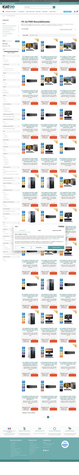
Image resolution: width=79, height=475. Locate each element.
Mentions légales (14, 450)
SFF (5, 99)
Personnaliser (39, 247)
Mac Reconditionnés (6, 31)
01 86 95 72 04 (55, 3)
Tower (5, 101)
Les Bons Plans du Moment (7, 33)
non (5, 260)
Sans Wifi (6, 226)
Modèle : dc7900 (7, 45)
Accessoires (4, 35)
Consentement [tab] (22, 230)
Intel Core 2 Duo (7, 108)
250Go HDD (6, 159)
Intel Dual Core (7, 109)
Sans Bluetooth (7, 233)
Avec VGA (6, 247)
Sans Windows (7, 199)
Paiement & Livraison (33, 444)
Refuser (22, 247)
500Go (5, 157)
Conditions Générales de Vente (16, 451)
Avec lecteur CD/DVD (8, 240)
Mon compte (32, 453)
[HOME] (3, 11)
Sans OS (6, 197)
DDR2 (5, 150)
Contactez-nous (32, 451)
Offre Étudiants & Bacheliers (34, 447)
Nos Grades (13, 447)
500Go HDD (6, 161)
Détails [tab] (39, 230)
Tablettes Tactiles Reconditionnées (8, 29)
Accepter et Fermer (56, 247)
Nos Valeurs (13, 444)
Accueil (4, 23)
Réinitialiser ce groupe (6, 92)
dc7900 (6, 90)
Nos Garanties (13, 445)
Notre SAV (31, 442)
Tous (4, 58)
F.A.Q (31, 454)
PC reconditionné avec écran (9, 68)
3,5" (5, 187)
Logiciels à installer (33, 445)
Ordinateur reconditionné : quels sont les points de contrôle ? (19, 456)
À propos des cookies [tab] (56, 230)
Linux (5, 195)
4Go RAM (6, 135)
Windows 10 (6, 194)
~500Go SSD (6, 164)
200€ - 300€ (6, 61)
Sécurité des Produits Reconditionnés (33, 449)
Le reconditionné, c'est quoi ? (15, 448)
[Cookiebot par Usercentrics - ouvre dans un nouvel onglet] (59, 227)
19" (5, 219)
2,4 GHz (6, 123)
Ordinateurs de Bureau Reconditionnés (9, 25)
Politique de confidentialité (15, 453)
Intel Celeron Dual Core (8, 111)
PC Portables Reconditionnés (7, 27)
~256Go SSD (6, 162)
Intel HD (6, 206)
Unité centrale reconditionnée (9, 70)
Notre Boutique (13, 442)
